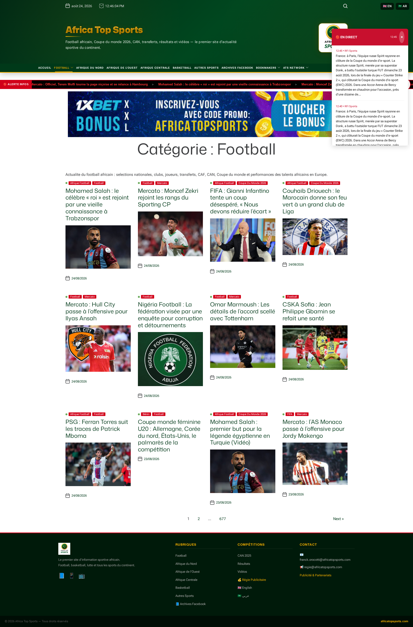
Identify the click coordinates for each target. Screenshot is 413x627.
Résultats (244, 564)
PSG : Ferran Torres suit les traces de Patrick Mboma (96, 429)
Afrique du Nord (90, 67)
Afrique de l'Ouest (187, 571)
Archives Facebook (237, 67)
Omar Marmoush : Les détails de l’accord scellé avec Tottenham (242, 311)
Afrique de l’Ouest (122, 67)
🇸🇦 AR (402, 6)
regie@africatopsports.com (323, 567)
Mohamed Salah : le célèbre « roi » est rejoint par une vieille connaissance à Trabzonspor (209, 84)
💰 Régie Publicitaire (252, 580)
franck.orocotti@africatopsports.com (325, 559)
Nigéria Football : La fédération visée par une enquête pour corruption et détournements (170, 314)
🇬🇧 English (245, 587)
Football (61, 67)
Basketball (182, 67)
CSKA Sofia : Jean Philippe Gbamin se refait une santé (309, 311)
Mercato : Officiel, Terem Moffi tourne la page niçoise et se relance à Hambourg (74, 84)
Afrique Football (79, 183)
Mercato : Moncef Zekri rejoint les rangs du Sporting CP (327, 84)
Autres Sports (206, 67)
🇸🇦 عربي (243, 596)
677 (222, 518)
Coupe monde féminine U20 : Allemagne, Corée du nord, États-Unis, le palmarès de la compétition (169, 435)
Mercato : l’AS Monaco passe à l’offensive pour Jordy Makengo (314, 429)
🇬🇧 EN (387, 6)
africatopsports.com (394, 621)
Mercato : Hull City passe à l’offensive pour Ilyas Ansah (96, 311)
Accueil (44, 67)
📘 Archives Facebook (190, 604)
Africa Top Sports (104, 29)
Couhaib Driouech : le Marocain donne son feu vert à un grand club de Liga (315, 201)
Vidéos (242, 571)
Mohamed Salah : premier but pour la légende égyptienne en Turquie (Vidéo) (240, 432)
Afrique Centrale (155, 67)
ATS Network (293, 67)
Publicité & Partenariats (315, 575)
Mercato (162, 183)
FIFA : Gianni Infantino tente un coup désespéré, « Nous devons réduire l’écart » (240, 201)
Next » (338, 518)
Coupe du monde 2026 (252, 183)
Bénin (146, 414)
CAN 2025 (244, 555)
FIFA (289, 414)
